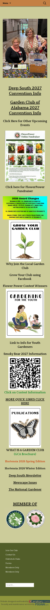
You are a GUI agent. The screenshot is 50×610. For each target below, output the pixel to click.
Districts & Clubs (13, 559)
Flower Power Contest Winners (25, 286)
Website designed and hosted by (14, 601)
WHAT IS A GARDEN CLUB (25, 450)
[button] (4, 47)
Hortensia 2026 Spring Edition (25, 461)
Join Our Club (12, 550)
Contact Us (10, 555)
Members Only (12, 568)
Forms (8, 563)
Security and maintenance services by (18, 604)
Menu (5, 3)
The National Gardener (25, 489)
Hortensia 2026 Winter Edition (25, 468)
